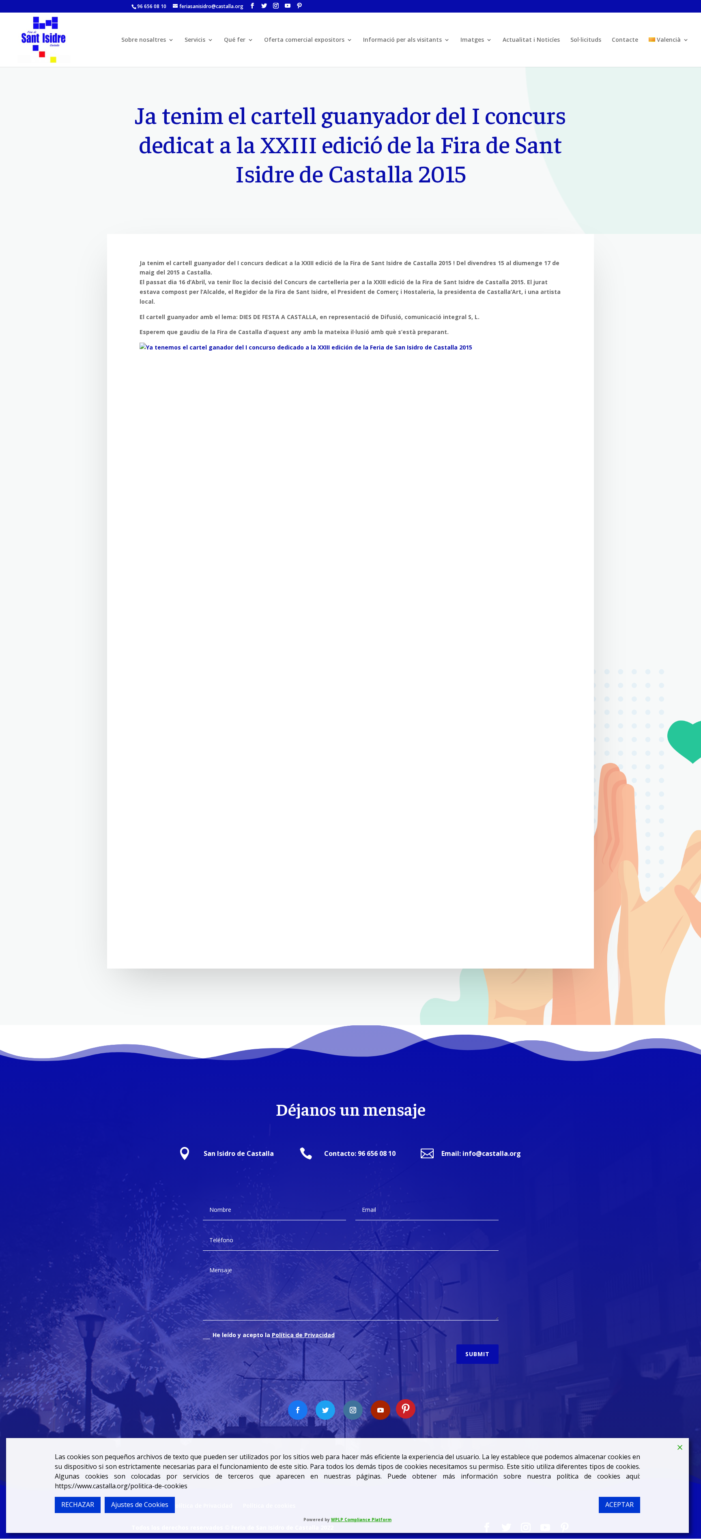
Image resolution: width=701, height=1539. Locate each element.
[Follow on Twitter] (325, 1410)
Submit (477, 1354)
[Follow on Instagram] (353, 1410)
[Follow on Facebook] (297, 1410)
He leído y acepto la (274, 1335)
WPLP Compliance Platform (361, 1519)
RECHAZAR (77, 1504)
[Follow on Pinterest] (405, 1409)
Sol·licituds (585, 40)
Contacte (625, 40)
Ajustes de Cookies (139, 1504)
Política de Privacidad (303, 1335)
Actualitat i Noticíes (531, 40)
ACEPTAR (619, 1504)
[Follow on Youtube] (380, 1410)
